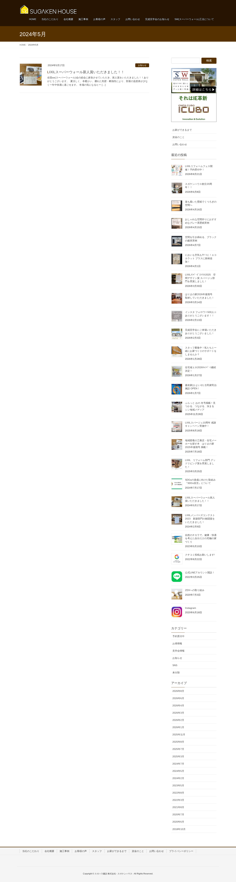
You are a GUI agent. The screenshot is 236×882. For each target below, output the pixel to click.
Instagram (190, 608)
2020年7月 (178, 814)
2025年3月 (178, 756)
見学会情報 (178, 650)
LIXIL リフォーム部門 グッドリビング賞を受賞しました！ (200, 463)
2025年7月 (178, 749)
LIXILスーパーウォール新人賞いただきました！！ (85, 72)
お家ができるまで (182, 129)
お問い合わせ (179, 144)
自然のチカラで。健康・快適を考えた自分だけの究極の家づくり (200, 538)
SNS (174, 665)
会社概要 (49, 851)
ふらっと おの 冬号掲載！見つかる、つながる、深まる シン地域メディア (200, 406)
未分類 (176, 672)
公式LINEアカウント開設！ (200, 572)
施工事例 (64, 851)
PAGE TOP (227, 852)
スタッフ (97, 851)
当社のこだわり (30, 851)
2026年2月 (178, 720)
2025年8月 (178, 741)
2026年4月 (178, 705)
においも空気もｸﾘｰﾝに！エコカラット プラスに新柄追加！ (200, 258)
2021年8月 (178, 807)
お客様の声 (81, 851)
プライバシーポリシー (181, 851)
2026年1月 (178, 727)
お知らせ (142, 65)
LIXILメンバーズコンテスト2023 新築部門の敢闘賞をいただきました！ (200, 518)
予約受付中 (178, 636)
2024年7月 (178, 763)
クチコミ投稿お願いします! (200, 554)
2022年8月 (178, 792)
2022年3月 (178, 800)
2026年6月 (178, 698)
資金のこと (178, 137)
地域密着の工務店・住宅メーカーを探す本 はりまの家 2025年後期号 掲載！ (200, 444)
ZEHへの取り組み (194, 590)
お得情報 (177, 643)
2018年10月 (179, 829)
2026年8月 (178, 691)
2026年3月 (178, 712)
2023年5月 (178, 785)
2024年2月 (178, 778)
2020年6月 (178, 821)
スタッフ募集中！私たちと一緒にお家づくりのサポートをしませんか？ (200, 351)
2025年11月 (178, 734)
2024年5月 (178, 771)
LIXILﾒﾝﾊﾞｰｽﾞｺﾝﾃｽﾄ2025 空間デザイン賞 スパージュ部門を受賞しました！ (200, 278)
